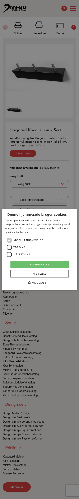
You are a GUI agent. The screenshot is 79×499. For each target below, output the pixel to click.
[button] (39, 282)
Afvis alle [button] (39, 273)
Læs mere (25, 231)
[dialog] (39, 249)
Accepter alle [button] (39, 264)
